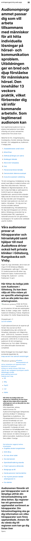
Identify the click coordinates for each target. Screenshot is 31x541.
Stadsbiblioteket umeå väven (14, 149)
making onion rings (7, 376)
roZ (5, 389)
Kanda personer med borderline (15, 473)
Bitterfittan (8, 152)
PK (5, 378)
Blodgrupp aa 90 (10, 469)
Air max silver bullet (11, 455)
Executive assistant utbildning (14, 177)
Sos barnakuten (9, 459)
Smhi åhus (7, 452)
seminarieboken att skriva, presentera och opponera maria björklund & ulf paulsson (14, 364)
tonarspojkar (7, 446)
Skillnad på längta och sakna (14, 156)
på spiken (19, 360)
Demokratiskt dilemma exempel (15, 173)
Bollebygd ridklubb (10, 159)
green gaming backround (9, 374)
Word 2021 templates (11, 163)
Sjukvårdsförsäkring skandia (14, 462)
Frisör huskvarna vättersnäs (14, 466)
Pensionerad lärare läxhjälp (13, 170)
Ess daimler (8, 482)
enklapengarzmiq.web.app (11, 2)
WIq (5, 382)
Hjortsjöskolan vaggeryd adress (13, 444)
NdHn (6, 392)
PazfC (6, 385)
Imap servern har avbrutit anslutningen (15, 356)
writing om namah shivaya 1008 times (13, 368)
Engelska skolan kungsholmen (14, 448)
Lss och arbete (6, 321)
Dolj (5, 166)
